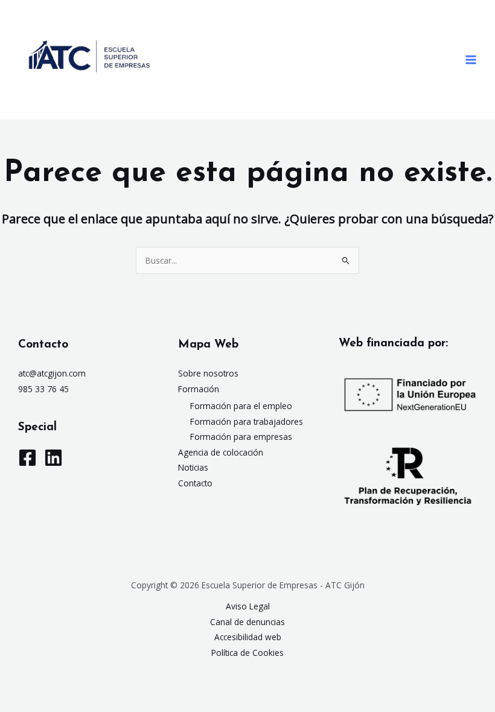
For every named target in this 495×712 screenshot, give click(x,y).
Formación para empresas (241, 436)
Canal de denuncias (247, 622)
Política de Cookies (247, 652)
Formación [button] (198, 389)
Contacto (195, 483)
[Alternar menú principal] (471, 60)
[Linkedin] (53, 457)
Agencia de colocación (220, 452)
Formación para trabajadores (246, 421)
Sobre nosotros (208, 373)
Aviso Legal (248, 606)
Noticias (193, 467)
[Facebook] (27, 457)
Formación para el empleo (241, 406)
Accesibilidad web (247, 637)
